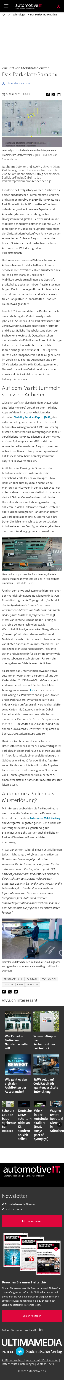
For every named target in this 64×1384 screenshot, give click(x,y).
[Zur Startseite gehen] (29, 6)
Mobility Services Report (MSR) (32, 417)
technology (49, 979)
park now (33, 984)
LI (41, 1329)
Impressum (32, 1360)
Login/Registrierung (59, 6)
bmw (20, 984)
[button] (4, 1124)
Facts (51, 1364)
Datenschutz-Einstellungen (18, 1364)
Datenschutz (16, 1360)
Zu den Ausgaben (32, 1315)
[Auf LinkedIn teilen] (59, 94)
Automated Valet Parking (45, 818)
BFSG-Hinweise (49, 1360)
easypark (32, 979)
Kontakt (41, 1364)
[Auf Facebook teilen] (48, 94)
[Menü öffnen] (6, 6)
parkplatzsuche (13, 979)
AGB (4, 1360)
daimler (8, 984)
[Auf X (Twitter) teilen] (53, 94)
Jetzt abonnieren (32, 1221)
